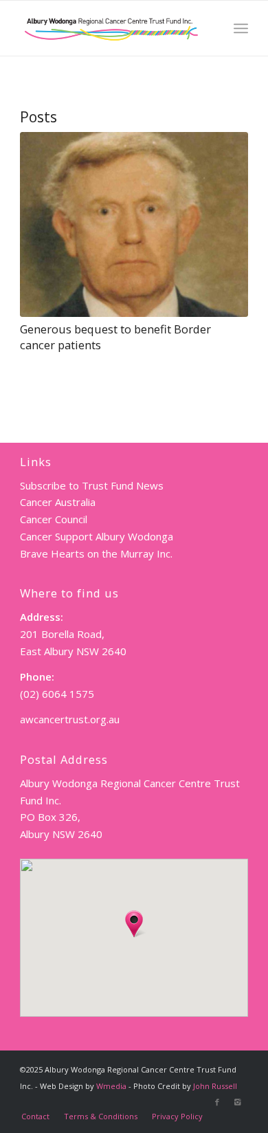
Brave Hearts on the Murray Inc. (96, 553)
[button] (134, 924)
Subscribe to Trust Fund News (92, 485)
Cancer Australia (58, 502)
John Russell (215, 1086)
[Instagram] (237, 1102)
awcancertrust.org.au (70, 719)
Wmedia (111, 1086)
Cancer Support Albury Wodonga (96, 536)
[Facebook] (217, 1102)
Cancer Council (53, 519)
